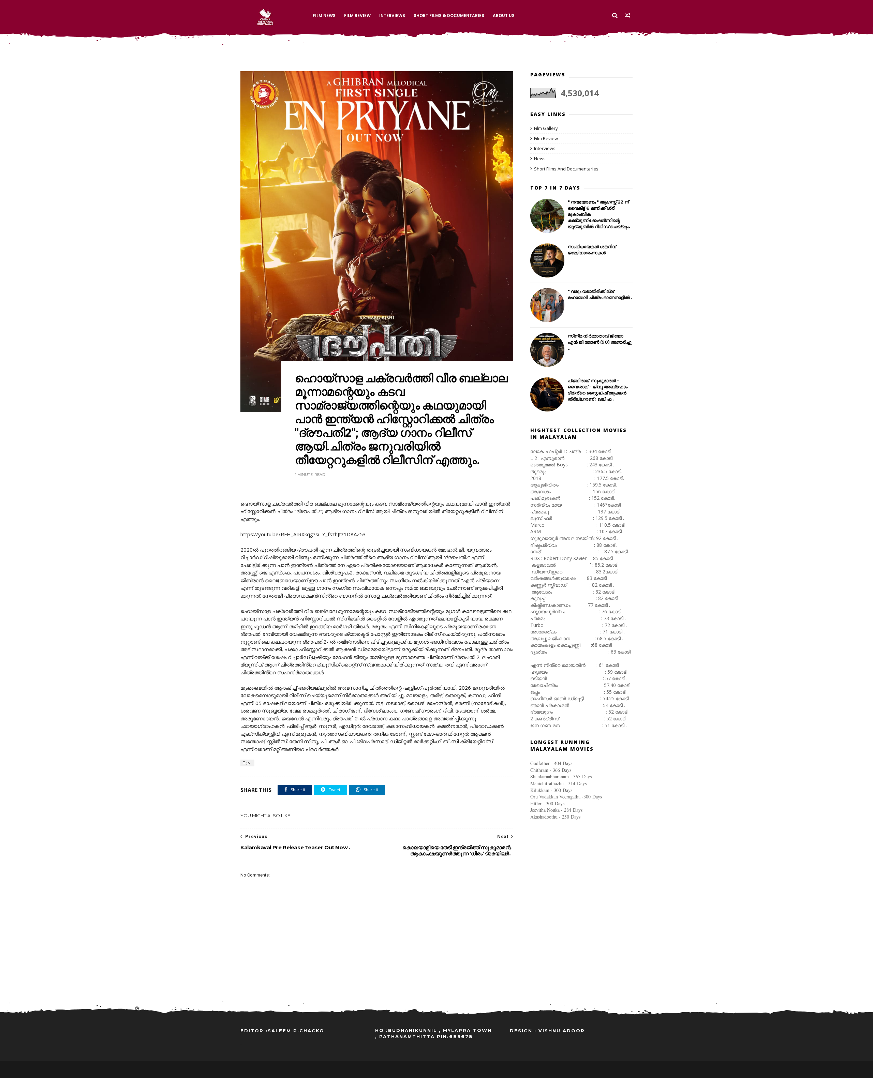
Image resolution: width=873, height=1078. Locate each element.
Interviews (392, 15)
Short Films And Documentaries (566, 169)
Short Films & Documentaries (449, 15)
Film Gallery (546, 128)
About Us (504, 15)
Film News (324, 15)
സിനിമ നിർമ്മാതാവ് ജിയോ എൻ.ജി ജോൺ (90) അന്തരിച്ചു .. (599, 342)
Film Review (357, 15)
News (540, 158)
